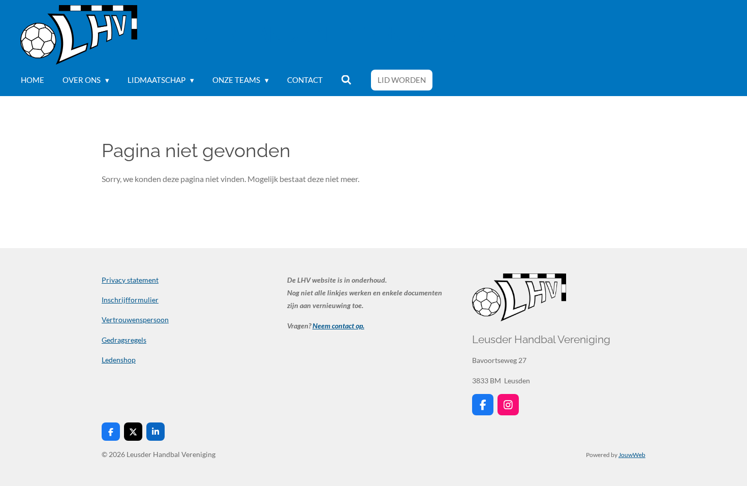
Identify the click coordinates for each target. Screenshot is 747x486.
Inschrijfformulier (130, 299)
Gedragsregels (124, 340)
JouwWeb (631, 454)
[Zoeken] (346, 80)
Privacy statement (130, 280)
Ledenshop (119, 359)
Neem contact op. (338, 325)
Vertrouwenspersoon (135, 319)
